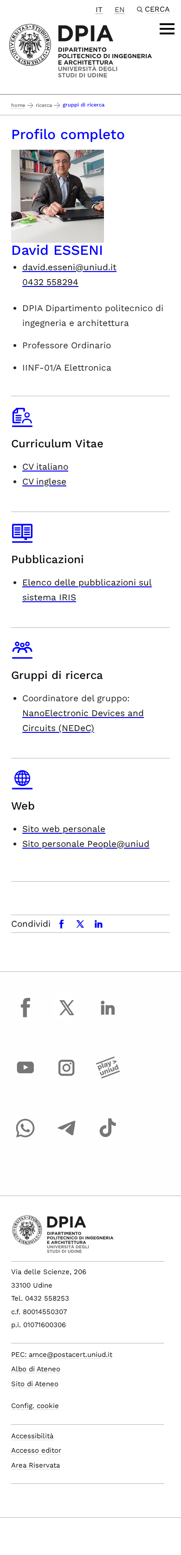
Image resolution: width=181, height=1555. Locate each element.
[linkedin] (107, 1016)
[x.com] (66, 1016)
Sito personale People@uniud (85, 843)
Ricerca (44, 105)
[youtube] (25, 1076)
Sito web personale (63, 829)
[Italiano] (80, 50)
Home (18, 105)
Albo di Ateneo (35, 1369)
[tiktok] (107, 1136)
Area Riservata (35, 1465)
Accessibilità (32, 1436)
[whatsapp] (25, 1136)
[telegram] (66, 1136)
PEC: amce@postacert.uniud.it (61, 1354)
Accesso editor (36, 1450)
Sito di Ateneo (34, 1384)
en (120, 9)
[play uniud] (107, 1076)
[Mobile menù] (167, 29)
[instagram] (66, 1076)
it (99, 9)
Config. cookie (35, 1406)
